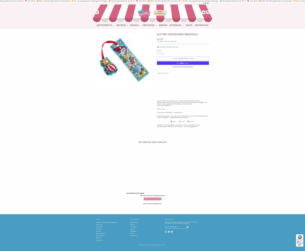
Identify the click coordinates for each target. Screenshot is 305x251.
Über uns (99, 238)
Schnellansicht (109, 172)
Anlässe (121, 25)
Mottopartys (105, 25)
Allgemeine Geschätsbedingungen (106, 222)
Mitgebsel (176, 25)
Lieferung (99, 227)
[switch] (299, 245)
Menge (159, 50)
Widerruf (98, 231)
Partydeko (149, 25)
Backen (134, 25)
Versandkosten (172, 41)
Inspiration (201, 25)
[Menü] (302, 235)
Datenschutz (100, 235)
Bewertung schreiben (152, 199)
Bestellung (99, 224)
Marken (163, 25)
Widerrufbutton (100, 233)
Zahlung (98, 229)
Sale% (189, 25)
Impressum (99, 240)
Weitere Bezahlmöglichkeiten (183, 66)
